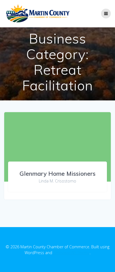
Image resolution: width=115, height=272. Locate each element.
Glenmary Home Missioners (57, 173)
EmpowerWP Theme (71, 252)
